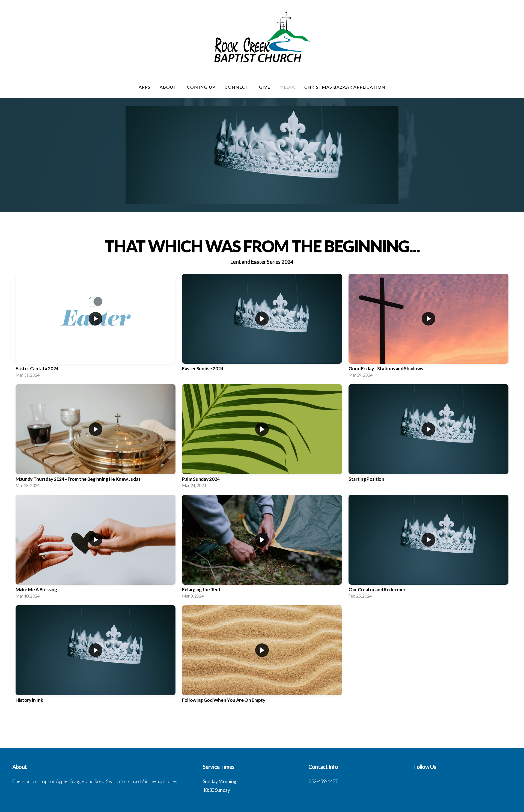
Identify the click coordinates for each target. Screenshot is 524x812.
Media (287, 86)
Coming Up (201, 86)
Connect (237, 86)
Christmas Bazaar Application (344, 86)
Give (264, 86)
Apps (144, 86)
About (169, 86)
